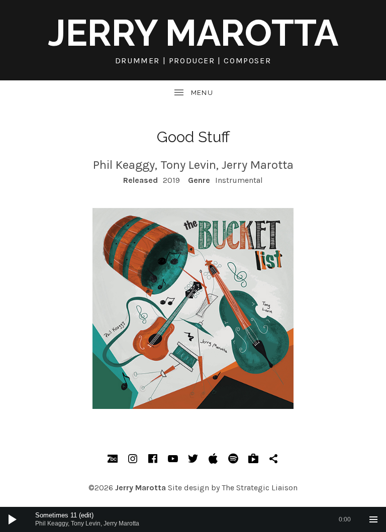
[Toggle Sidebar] (193, 93)
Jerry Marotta (193, 33)
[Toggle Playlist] (373, 519)
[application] (193, 519)
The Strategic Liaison (260, 487)
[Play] (13, 519)
